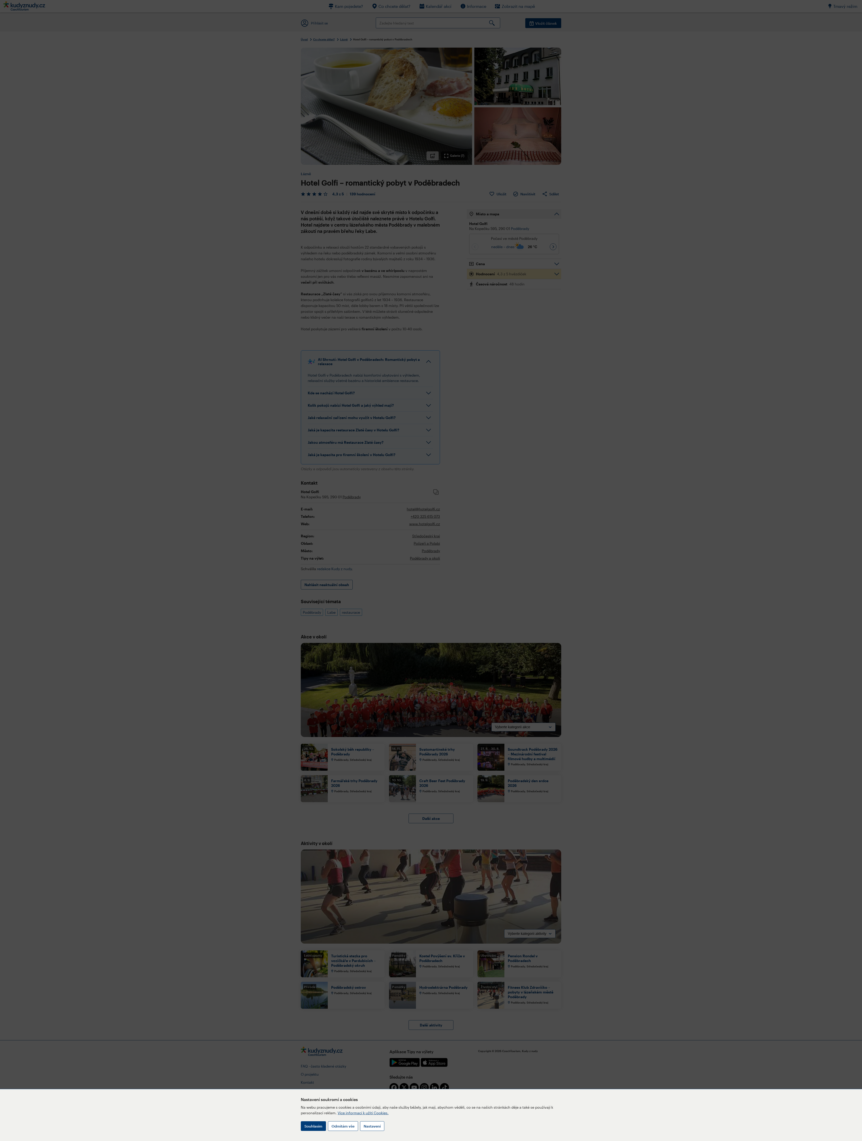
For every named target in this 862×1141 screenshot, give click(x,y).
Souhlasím (313, 1126)
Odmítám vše (343, 1126)
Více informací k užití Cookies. (363, 1113)
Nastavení (372, 1126)
